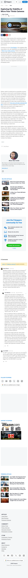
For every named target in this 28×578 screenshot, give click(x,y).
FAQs (2, 551)
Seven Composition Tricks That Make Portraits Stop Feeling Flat (18, 488)
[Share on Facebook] (2, 35)
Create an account (11, 264)
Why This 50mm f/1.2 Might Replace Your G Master (16, 494)
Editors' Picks (4, 526)
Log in (14, 248)
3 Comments (12, 15)
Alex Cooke (5, 14)
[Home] (8, 1)
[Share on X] (4, 35)
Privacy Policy (9, 565)
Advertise (3, 549)
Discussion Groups (6, 530)
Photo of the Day (5, 528)
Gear (11, 5)
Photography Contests (6, 531)
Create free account (14, 245)
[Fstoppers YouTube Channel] (6, 381)
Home (2, 5)
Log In (20, 1)
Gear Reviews (4, 518)
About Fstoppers (5, 545)
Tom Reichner (7, 292)
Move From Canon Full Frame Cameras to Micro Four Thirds (17, 182)
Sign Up (24, 1)
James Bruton (6, 268)
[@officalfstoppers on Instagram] (2, 381)
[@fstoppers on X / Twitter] (14, 381)
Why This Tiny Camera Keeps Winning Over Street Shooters (17, 483)
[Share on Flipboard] (7, 35)
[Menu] (1, 2)
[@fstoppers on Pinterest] (18, 381)
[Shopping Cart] (16, 1)
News (6, 5)
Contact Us (4, 547)
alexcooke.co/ (5, 168)
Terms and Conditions (17, 565)
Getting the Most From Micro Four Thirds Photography (17, 203)
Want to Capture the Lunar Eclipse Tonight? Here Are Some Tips (18, 499)
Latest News (4, 516)
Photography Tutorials (6, 537)
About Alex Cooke (14, 160)
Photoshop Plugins (6, 539)
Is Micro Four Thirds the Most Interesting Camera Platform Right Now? (17, 199)
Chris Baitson (13, 47)
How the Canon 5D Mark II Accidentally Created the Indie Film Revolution (17, 188)
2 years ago (11, 268)
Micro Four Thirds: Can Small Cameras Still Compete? (17, 208)
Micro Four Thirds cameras (8, 51)
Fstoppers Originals (6, 520)
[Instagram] (3, 170)
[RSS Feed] (22, 381)
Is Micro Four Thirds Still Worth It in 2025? (17, 193)
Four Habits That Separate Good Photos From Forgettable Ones (18, 477)
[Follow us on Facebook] (10, 381)
